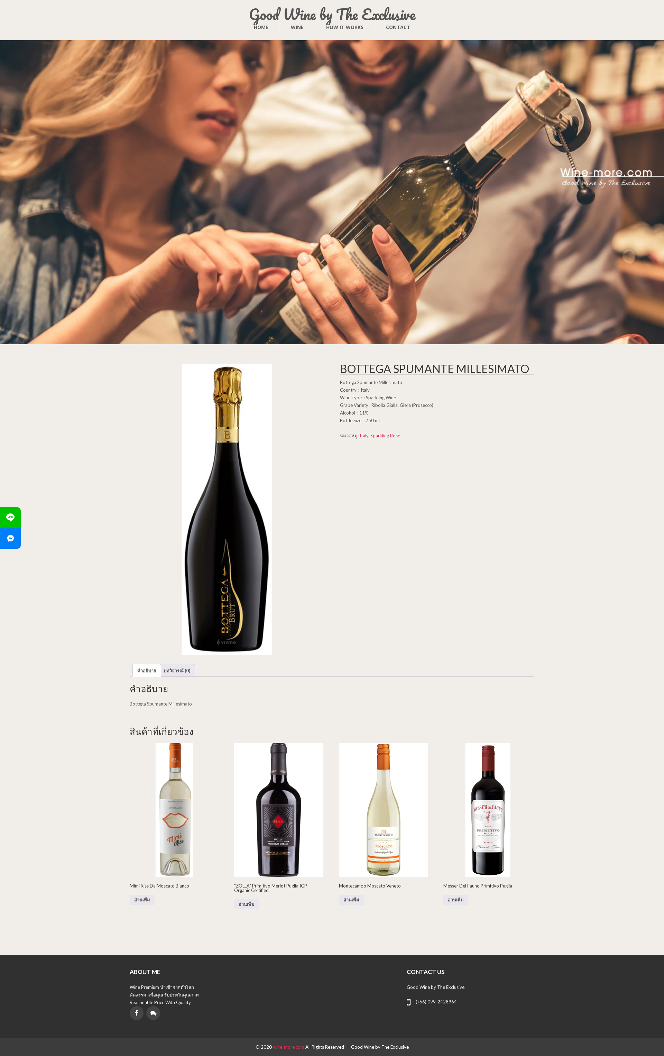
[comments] (153, 1013)
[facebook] (137, 1013)
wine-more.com (289, 1047)
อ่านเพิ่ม (142, 899)
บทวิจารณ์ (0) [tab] (177, 670)
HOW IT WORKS (344, 27)
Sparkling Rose (385, 435)
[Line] (10, 517)
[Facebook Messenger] (10, 538)
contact (398, 27)
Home (261, 27)
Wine (297, 27)
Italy (364, 435)
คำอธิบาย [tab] (146, 670)
